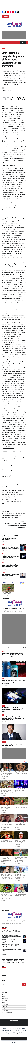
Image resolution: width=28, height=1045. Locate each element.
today (8, 501)
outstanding (8, 499)
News (4, 962)
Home (3, 1002)
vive (21, 501)
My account (5, 1004)
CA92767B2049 (6, 492)
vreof (6, 503)
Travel (17, 962)
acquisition (7, 490)
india (4, 972)
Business (3, 572)
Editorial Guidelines (7, 1000)
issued (3, 496)
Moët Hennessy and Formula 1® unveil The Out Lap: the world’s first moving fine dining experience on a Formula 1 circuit (13, 515)
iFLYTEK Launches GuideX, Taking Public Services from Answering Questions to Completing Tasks (15, 525)
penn (13, 499)
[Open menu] (3, 43)
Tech (3, 562)
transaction (13, 501)
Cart (3, 994)
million (9, 497)
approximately (20, 490)
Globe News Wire (10, 88)
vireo (18, 501)
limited (16, 496)
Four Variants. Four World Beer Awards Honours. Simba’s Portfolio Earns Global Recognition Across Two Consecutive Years (10, 547)
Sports (8, 962)
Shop (3, 1008)
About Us (4, 992)
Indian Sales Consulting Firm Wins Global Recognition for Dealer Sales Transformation (10, 575)
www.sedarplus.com (8, 448)
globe (12, 494)
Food (3, 544)
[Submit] (24, 984)
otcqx (3, 499)
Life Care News (14, 1020)
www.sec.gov (6, 442)
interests (21, 494)
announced (13, 490)
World (4, 974)
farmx (9, 494)
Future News (9, 960)
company (16, 492)
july (9, 496)
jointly (7, 496)
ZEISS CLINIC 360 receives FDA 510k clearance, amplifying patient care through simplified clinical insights (10, 556)
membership (5, 497)
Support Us (5, 1010)
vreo (3, 503)
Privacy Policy (5, 1006)
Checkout (4, 996)
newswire (20, 497)
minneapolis (15, 497)
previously (4, 501)
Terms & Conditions (7, 1012)
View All (24, 530)
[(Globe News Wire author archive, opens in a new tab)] (3, 88)
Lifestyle (21, 960)
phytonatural (18, 499)
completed (4, 494)
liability (12, 496)
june (12, 972)
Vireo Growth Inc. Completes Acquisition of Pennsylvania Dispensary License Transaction (12, 485)
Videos (23, 962)
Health (3, 48)
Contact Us (5, 998)
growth (16, 494)
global (17, 969)
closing (12, 492)
